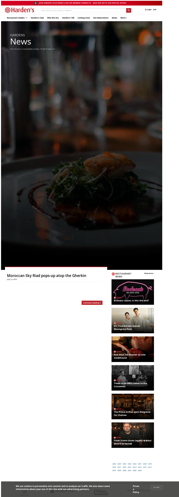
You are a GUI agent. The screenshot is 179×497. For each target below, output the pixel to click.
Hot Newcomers (101, 18)
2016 (124, 467)
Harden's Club (37, 18)
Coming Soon (84, 18)
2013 (140, 467)
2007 (129, 470)
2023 (129, 464)
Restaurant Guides (16, 18)
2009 (119, 470)
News (114, 18)
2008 (124, 470)
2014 (134, 467)
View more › (149, 273)
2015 (129, 467)
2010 (114, 470)
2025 (119, 464)
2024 (124, 464)
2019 (150, 464)
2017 (119, 467)
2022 (134, 464)
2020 (145, 464)
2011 (150, 467)
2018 (114, 467)
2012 (145, 467)
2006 (134, 470)
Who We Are (53, 18)
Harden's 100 (68, 18)
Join (154, 9)
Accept (156, 487)
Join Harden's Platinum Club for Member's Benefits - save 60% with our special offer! (82, 3)
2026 (114, 464)
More (123, 18)
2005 (140, 470)
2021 (140, 464)
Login (149, 9)
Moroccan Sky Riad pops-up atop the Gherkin (46, 275)
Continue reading (91, 302)
